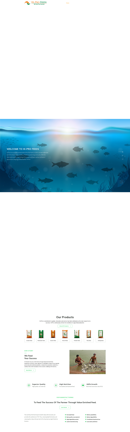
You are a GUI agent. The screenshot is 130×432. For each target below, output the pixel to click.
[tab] (122, 151)
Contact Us (94, 3)
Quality (80, 3)
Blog (100, 3)
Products (74, 3)
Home (67, 3)
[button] (105, 3)
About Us (86, 3)
